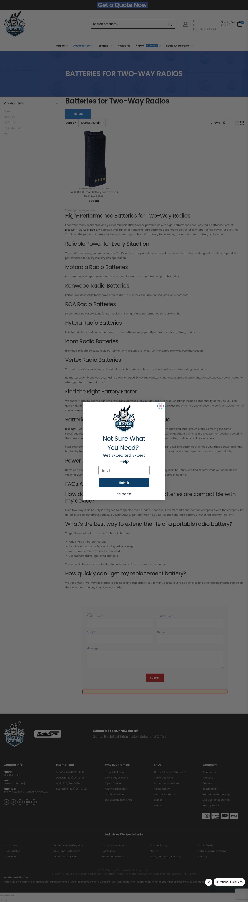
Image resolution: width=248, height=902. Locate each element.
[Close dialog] (160, 406)
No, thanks (124, 494)
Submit (124, 482)
